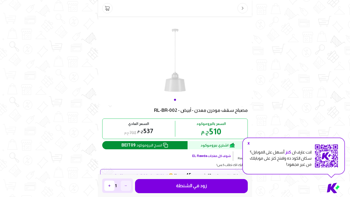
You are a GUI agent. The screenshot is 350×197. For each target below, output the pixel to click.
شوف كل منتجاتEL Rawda (211, 156)
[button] (175, 100)
